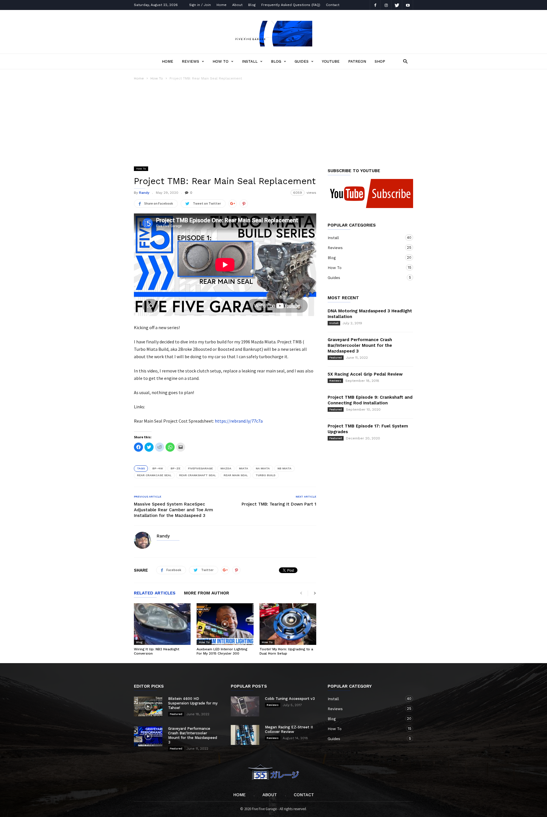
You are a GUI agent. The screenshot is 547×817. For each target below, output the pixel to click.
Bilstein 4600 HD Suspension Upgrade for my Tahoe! (193, 703)
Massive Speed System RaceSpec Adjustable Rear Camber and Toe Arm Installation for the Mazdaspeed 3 (173, 510)
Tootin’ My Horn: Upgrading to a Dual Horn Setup (286, 651)
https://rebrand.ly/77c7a (239, 421)
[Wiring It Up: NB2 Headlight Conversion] (162, 624)
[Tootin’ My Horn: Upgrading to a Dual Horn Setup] (288, 624)
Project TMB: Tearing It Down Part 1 (279, 504)
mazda (226, 468)
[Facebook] (375, 5)
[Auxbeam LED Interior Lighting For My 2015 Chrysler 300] (225, 624)
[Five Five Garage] (273, 45)
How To (220, 61)
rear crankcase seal (154, 475)
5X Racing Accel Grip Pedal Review (365, 374)
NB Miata (284, 468)
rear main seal (236, 475)
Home (221, 5)
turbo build (265, 475)
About (237, 5)
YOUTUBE (331, 61)
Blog (252, 5)
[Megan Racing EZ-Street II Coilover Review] (245, 735)
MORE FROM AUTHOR (206, 593)
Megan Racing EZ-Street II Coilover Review (289, 729)
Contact (332, 5)
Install (250, 61)
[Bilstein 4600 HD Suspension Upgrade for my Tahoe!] (148, 706)
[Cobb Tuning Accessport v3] (245, 706)
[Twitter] (396, 5)
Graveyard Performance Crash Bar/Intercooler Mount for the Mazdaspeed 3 (360, 345)
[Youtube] (407, 5)
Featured (335, 357)
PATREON (357, 61)
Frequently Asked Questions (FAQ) (290, 5)
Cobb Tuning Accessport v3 (290, 698)
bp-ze (175, 468)
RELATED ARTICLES (154, 593)
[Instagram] (386, 5)
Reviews (190, 61)
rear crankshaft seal (197, 475)
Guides (302, 61)
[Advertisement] (273, 124)
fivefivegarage (200, 468)
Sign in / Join (200, 5)
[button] (404, 61)
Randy (144, 193)
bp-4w (157, 468)
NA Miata (263, 468)
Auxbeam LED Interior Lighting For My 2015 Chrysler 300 (222, 651)
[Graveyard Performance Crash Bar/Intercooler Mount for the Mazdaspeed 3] (148, 736)
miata (243, 468)
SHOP (380, 61)
